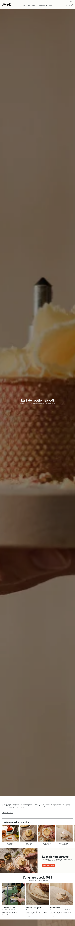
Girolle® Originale (28, 843)
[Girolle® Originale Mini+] (64, 833)
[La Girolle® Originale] (6, 5)
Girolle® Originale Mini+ (64, 843)
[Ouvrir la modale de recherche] (67, 5)
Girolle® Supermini (11, 843)
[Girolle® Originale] (28, 833)
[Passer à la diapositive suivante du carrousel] (72, 822)
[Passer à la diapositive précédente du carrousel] (69, 822)
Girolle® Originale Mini (46, 843)
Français (70, 1)
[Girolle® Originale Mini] (46, 833)
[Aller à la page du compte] (69, 5)
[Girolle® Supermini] (10, 833)
